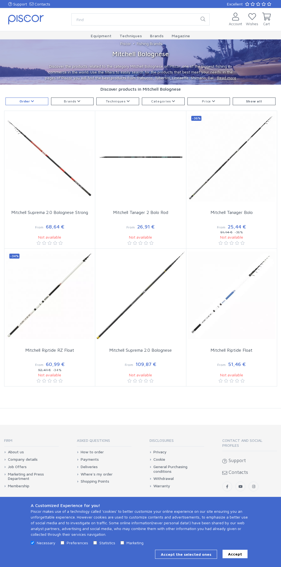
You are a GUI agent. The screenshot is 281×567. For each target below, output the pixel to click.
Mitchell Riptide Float (231, 350)
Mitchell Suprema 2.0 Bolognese (140, 350)
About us (16, 452)
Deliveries (89, 467)
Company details (23, 459)
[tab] (31, 442)
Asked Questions (93, 440)
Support (19, 4)
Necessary (46, 542)
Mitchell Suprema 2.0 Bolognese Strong (49, 212)
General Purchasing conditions (170, 469)
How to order (92, 452)
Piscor (125, 43)
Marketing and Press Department (26, 476)
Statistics (107, 542)
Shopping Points (95, 481)
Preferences (77, 542)
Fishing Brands (149, 43)
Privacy (160, 452)
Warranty (161, 486)
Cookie (159, 459)
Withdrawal (163, 478)
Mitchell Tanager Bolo (231, 212)
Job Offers (17, 467)
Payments (90, 459)
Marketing (135, 542)
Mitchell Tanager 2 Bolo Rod (140, 212)
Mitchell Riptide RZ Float (49, 350)
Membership (18, 486)
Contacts (41, 4)
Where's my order (97, 474)
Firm (8, 440)
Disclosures (162, 440)
